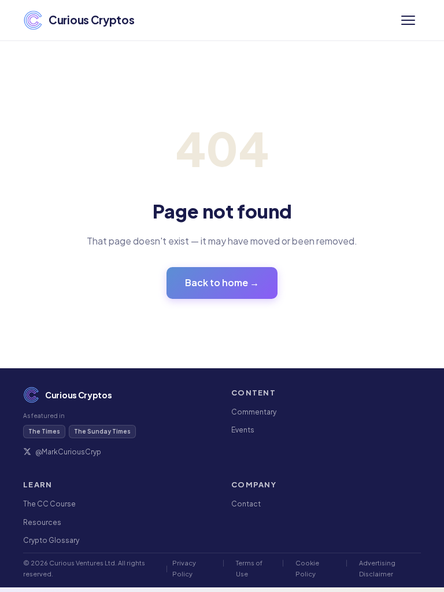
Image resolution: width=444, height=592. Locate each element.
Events (242, 430)
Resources (42, 522)
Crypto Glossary (51, 540)
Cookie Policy (307, 568)
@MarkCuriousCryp (68, 451)
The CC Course (49, 504)
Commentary (253, 412)
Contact (246, 504)
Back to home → (222, 282)
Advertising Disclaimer (377, 568)
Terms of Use (249, 568)
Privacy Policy (184, 568)
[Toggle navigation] (408, 20)
